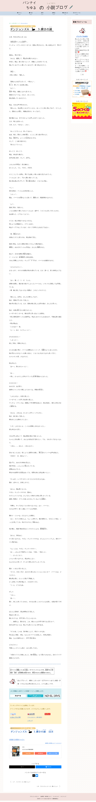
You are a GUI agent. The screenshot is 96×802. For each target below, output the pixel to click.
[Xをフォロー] (33, 775)
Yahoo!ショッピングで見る (53, 753)
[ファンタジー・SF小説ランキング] (31, 714)
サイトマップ (63, 796)
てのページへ (16, 739)
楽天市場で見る (40, 753)
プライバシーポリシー (24, 23)
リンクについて (58, 743)
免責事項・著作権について (50, 743)
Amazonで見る (28, 753)
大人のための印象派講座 (27, 749)
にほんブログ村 (15, 717)
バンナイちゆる (82, 36)
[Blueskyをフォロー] (36, 775)
